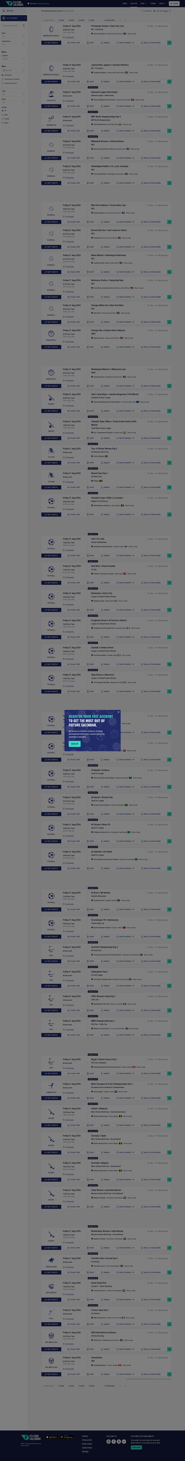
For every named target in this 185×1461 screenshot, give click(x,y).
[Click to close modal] (118, 712)
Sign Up (74, 744)
